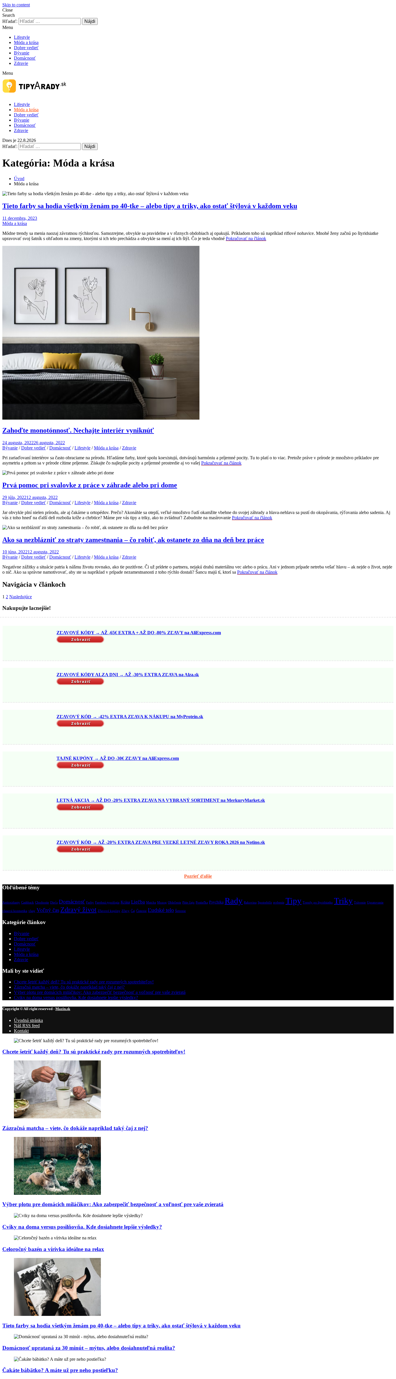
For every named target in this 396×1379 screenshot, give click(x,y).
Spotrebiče (265, 902)
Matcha (151, 902)
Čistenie (141, 910)
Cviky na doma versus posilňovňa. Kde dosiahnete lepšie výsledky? (76, 997)
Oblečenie (174, 902)
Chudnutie (42, 902)
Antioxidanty (11, 902)
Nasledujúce (20, 596)
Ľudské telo (161, 910)
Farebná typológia (107, 902)
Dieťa (54, 902)
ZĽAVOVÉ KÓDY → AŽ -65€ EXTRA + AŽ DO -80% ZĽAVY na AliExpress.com (139, 632)
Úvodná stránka (28, 1020)
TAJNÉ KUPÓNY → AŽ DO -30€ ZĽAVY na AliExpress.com (118, 758)
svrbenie (278, 902)
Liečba (138, 902)
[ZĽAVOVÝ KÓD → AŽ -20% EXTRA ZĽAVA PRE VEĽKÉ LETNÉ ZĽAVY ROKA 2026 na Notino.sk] (29, 853)
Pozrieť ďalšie (198, 876)
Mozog (162, 902)
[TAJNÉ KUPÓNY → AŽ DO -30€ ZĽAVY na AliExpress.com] (29, 769)
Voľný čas (48, 910)
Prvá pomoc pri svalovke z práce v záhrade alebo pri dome (89, 485)
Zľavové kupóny (109, 910)
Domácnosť (25, 58)
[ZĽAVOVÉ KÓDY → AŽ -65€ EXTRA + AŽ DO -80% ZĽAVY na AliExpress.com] (29, 644)
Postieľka (202, 902)
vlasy (31, 910)
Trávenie (360, 902)
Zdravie (21, 63)
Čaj (133, 910)
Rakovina (250, 902)
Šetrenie (180, 910)
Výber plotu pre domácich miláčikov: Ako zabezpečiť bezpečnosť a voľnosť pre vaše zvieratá (100, 992)
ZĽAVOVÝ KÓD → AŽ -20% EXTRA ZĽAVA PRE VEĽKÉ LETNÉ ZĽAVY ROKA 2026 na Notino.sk (161, 842)
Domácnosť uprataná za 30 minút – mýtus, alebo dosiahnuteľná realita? (88, 1348)
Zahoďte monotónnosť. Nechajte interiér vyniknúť (78, 430)
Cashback (27, 902)
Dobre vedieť (26, 47)
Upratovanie (375, 902)
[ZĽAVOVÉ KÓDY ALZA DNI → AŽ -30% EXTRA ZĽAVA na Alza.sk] (29, 685)
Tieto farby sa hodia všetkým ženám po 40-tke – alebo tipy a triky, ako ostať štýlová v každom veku (149, 206)
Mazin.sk (62, 1009)
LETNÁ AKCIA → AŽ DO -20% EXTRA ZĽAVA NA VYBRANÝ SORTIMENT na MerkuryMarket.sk (161, 800)
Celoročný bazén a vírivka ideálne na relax (53, 1249)
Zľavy (125, 910)
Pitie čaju (188, 902)
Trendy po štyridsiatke (318, 902)
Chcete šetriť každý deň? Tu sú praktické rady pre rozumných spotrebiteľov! (84, 981)
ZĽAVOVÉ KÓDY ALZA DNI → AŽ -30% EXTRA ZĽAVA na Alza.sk (128, 674)
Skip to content (16, 4)
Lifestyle (22, 37)
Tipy (293, 900)
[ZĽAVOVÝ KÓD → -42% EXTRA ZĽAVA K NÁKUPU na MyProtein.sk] (29, 727)
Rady (234, 900)
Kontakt (21, 1030)
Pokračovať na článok (246, 238)
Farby (90, 902)
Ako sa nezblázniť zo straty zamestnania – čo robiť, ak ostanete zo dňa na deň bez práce (133, 540)
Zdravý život (78, 909)
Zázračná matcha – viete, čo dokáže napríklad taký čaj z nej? (69, 987)
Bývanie (21, 52)
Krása (125, 902)
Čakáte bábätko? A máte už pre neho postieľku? (60, 1370)
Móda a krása (26, 42)
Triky (343, 900)
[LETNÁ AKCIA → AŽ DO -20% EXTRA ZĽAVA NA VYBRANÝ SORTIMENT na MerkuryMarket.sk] (29, 811)
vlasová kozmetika (14, 910)
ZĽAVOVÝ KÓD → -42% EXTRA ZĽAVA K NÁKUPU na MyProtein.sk (130, 716)
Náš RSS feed (27, 1025)
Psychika (216, 902)
